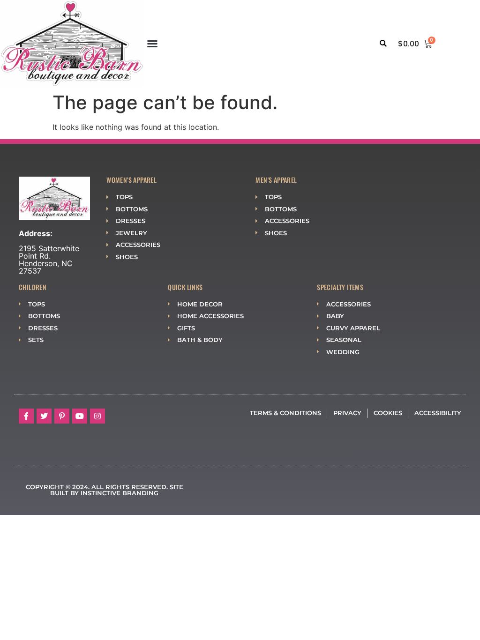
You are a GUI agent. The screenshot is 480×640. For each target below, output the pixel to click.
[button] (152, 43)
